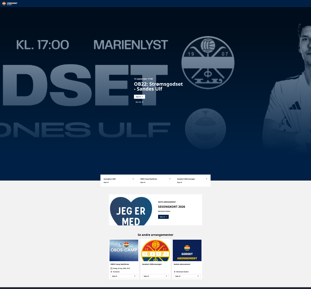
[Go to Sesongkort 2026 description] (131, 209)
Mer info (140, 102)
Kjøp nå (138, 97)
